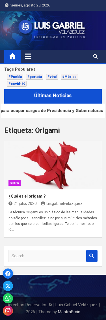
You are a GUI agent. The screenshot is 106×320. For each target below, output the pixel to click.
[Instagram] (8, 311)
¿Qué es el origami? (27, 196)
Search (92, 256)
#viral (52, 77)
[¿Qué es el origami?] (53, 165)
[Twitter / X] (8, 286)
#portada (34, 77)
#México (69, 77)
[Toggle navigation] (28, 56)
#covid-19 (16, 84)
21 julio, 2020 (25, 203)
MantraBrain (69, 311)
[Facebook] (8, 273)
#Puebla (15, 77)
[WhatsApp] (8, 298)
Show (14, 183)
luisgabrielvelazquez (64, 203)
